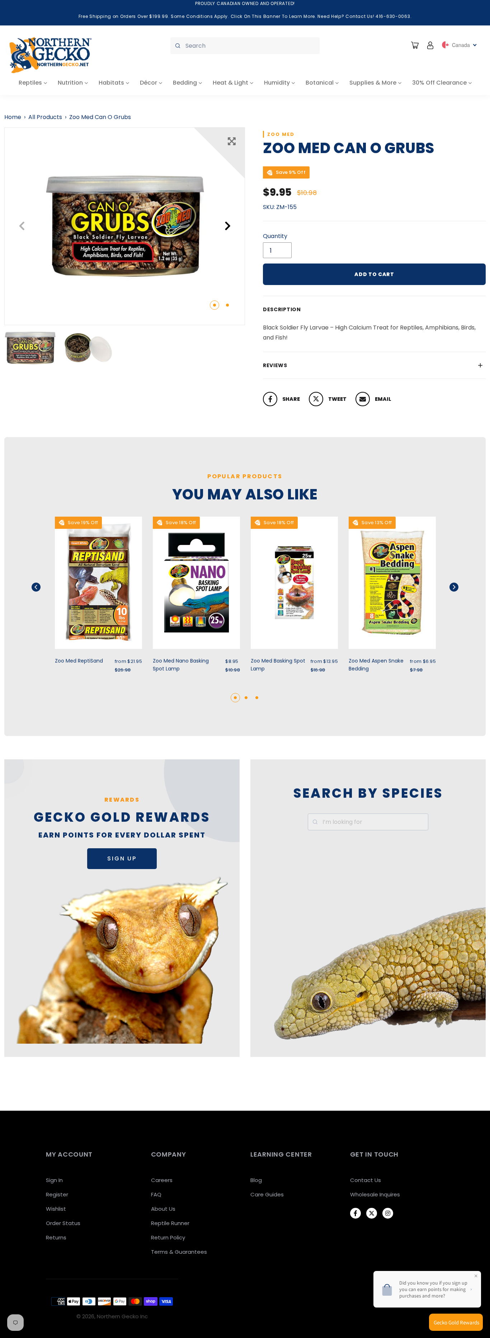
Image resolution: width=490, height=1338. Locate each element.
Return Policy (168, 1237)
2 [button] (227, 305)
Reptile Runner (170, 1223)
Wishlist (56, 1209)
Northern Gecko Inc (122, 1316)
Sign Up (122, 858)
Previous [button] (21, 226)
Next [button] (227, 226)
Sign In (54, 1180)
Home (12, 117)
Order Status (63, 1223)
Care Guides (267, 1194)
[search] (245, 45)
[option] (125, 226)
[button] (45, 587)
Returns (56, 1237)
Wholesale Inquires (375, 1194)
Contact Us (365, 1180)
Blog (256, 1180)
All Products (45, 117)
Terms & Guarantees (179, 1252)
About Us (163, 1209)
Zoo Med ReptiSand (79, 660)
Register (57, 1194)
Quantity (275, 236)
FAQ (156, 1194)
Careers (162, 1180)
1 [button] (214, 305)
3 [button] (257, 697)
